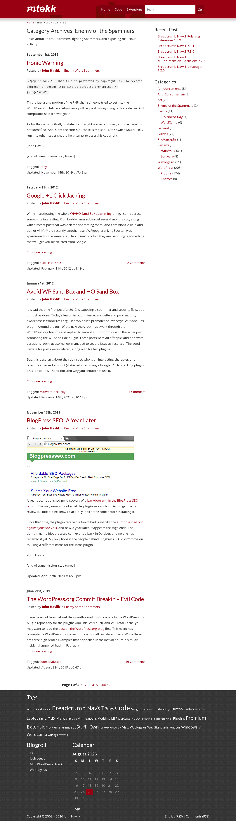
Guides (163, 134)
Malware (45, 392)
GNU (197, 709)
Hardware (168, 150)
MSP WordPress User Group (50, 764)
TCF (101, 727)
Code (118, 9)
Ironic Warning (45, 62)
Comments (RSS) (197, 816)
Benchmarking (43, 709)
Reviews (163, 145)
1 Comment (137, 392)
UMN (107, 727)
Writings (53, 735)
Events (162, 111)
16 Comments (135, 661)
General (163, 128)
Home (105, 9)
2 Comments (136, 262)
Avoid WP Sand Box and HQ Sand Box (73, 291)
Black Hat (46, 262)
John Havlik (51, 70)
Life (41, 718)
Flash (161, 709)
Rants (55, 727)
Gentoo (188, 709)
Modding (104, 718)
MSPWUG (124, 718)
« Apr (76, 809)
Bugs (109, 709)
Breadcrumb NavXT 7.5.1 (176, 46)
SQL (73, 727)
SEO (58, 262)
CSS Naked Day (172, 117)
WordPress (165, 167)
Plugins (166, 173)
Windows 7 (191, 727)
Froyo (167, 709)
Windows (175, 727)
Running (65, 727)
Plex (169, 718)
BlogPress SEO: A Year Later (61, 420)
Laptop (33, 718)
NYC (133, 718)
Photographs (167, 139)
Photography (160, 718)
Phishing (147, 718)
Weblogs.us (166, 162)
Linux (49, 718)
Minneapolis (87, 718)
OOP (138, 718)
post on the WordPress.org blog (81, 628)
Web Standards (158, 727)
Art (160, 100)
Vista (125, 727)
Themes (166, 179)
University (116, 727)
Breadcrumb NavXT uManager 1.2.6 (180, 68)
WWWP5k (63, 734)
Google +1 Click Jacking (56, 195)
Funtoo (177, 709)
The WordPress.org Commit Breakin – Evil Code (85, 599)
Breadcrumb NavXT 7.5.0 (176, 51)
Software (167, 156)
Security (60, 392)
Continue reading (39, 252)
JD (31, 752)
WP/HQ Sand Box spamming (91, 213)
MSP (114, 719)
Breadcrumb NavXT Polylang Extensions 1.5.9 (179, 38)
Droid (154, 709)
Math (74, 718)
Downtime (145, 709)
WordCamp (169, 122)
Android (31, 709)
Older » (105, 685)
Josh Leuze (37, 758)
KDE (202, 709)
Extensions (134, 9)
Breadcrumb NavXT (78, 708)
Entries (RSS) (174, 816)
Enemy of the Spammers (82, 70)
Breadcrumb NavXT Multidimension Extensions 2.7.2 (181, 59)
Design (135, 709)
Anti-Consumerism (171, 94)
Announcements (169, 88)
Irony (43, 166)
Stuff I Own (88, 727)
